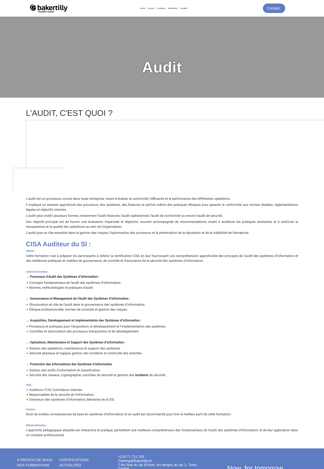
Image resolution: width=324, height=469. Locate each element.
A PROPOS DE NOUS (35, 460)
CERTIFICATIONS (74, 460)
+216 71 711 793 (131, 457)
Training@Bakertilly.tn (135, 461)
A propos (151, 8)
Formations (161, 8)
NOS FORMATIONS (33, 465)
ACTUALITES (70, 465)
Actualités (183, 8)
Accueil (142, 8)
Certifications (173, 8)
